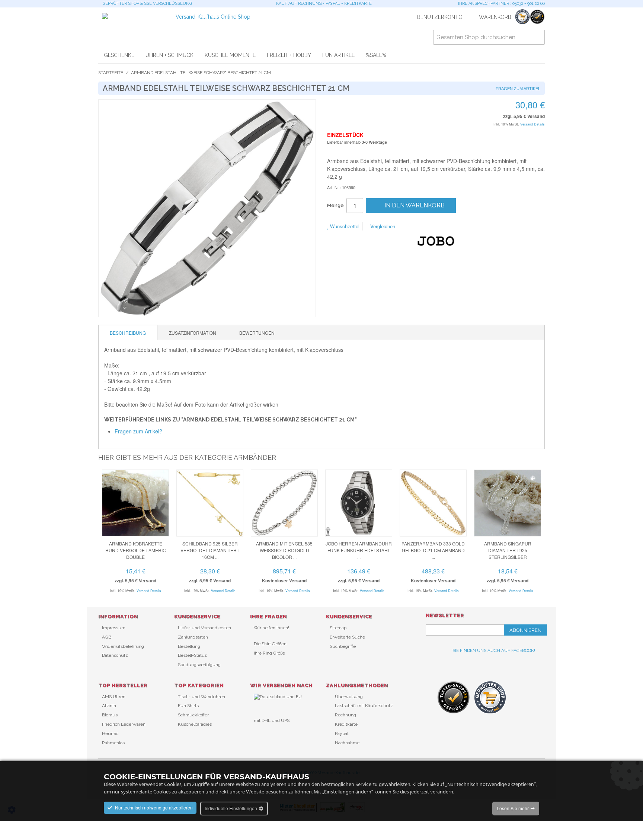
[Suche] (537, 37)
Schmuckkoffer (193, 714)
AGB (106, 637)
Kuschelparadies (195, 724)
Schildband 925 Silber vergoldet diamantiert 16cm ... (209, 550)
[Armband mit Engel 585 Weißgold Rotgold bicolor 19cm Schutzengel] (284, 503)
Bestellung (189, 646)
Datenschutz (115, 655)
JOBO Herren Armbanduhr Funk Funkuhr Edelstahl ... (359, 550)
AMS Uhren (113, 696)
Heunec (110, 733)
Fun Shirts (188, 705)
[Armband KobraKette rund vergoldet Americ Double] (135, 503)
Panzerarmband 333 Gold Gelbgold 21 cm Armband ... (433, 550)
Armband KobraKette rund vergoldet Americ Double (135, 550)
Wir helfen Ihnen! (271, 627)
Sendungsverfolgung (199, 664)
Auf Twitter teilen (440, 227)
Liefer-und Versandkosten (204, 627)
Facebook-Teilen (426, 227)
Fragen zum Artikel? (138, 431)
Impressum (113, 627)
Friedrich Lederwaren (123, 724)
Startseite (110, 72)
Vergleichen (382, 226)
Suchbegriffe (343, 646)
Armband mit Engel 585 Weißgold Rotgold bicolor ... (284, 550)
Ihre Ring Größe (269, 653)
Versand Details (532, 124)
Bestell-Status (192, 655)
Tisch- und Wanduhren (201, 696)
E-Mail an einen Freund (411, 227)
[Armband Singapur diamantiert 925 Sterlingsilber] (507, 503)
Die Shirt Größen (270, 643)
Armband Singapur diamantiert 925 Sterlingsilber (507, 550)
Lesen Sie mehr (513, 808)
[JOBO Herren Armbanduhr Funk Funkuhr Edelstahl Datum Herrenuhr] (358, 503)
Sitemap (338, 627)
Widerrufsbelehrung (123, 646)
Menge (335, 205)
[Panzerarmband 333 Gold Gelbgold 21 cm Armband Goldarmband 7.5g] (433, 503)
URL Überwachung (273, 732)
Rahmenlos (113, 742)
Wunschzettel (344, 226)
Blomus (110, 714)
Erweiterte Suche (347, 637)
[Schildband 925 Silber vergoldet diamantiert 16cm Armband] (209, 503)
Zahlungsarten (193, 637)
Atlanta (109, 705)
